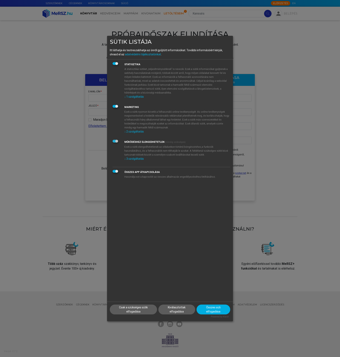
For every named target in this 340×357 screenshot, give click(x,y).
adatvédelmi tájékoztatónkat (143, 54)
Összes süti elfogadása (213, 309)
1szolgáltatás (134, 96)
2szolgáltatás (134, 131)
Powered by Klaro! (220, 316)
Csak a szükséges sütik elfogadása (133, 309)
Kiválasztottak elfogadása (177, 309)
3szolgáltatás (134, 158)
